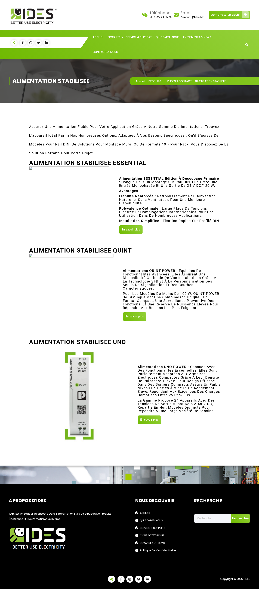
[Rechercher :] (222, 518)
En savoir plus (131, 229)
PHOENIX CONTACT (179, 81)
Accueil (140, 81)
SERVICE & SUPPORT (139, 37)
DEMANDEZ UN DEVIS (152, 543)
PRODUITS (114, 37)
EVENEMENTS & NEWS (197, 37)
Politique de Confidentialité (158, 550)
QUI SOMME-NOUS (167, 37)
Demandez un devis (225, 15)
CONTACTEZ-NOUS (105, 52)
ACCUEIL (98, 37)
